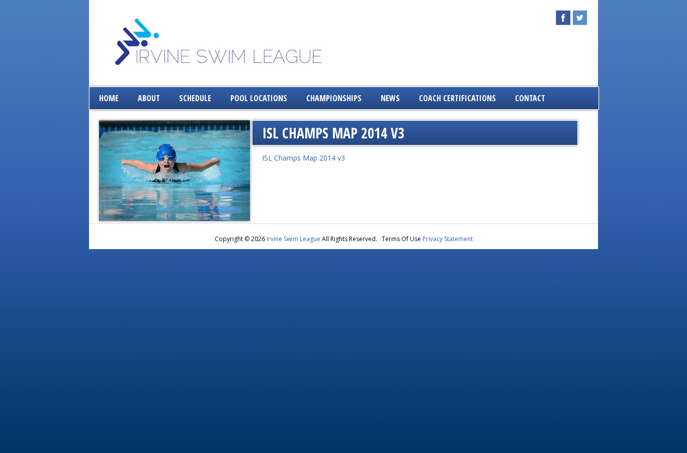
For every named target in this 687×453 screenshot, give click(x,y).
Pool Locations (258, 98)
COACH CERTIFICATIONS (457, 98)
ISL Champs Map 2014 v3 (303, 158)
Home (109, 98)
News (390, 98)
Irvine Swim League (293, 239)
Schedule (195, 98)
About (149, 98)
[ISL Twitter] (580, 22)
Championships (334, 98)
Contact (530, 98)
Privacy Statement (447, 239)
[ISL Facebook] (563, 22)
